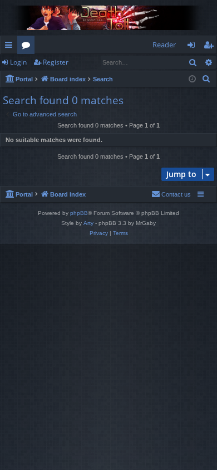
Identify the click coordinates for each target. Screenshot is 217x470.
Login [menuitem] (193, 47)
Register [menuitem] (211, 47)
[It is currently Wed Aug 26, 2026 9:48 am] (192, 79)
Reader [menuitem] (164, 45)
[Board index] (108, 18)
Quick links (10, 47)
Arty (88, 223)
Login (18, 62)
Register (55, 62)
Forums (28, 47)
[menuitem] (206, 79)
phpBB (79, 213)
